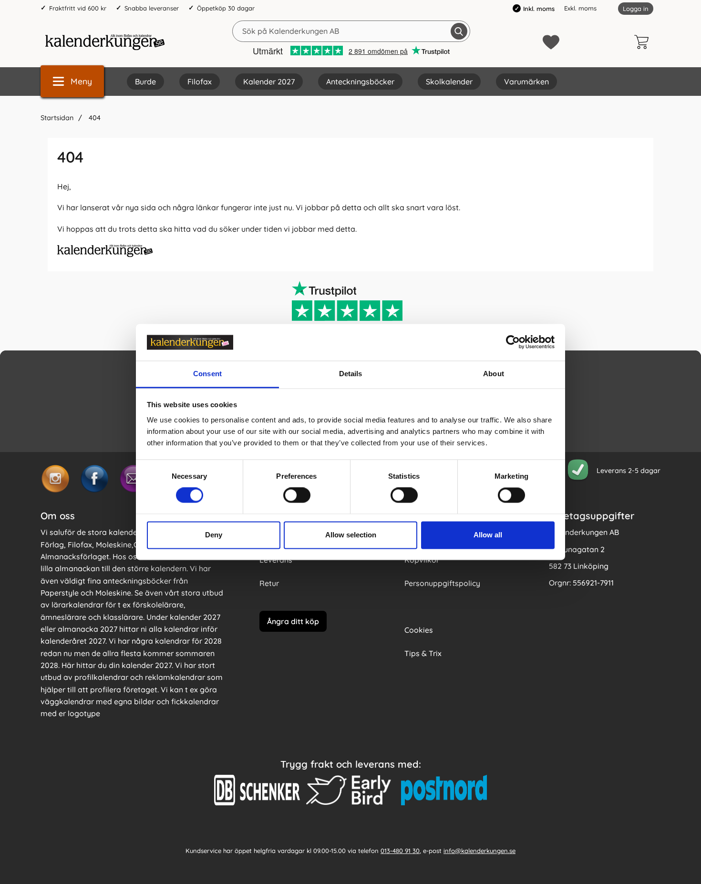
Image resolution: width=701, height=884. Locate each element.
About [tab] (493, 374)
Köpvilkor (421, 560)
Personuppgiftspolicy (442, 583)
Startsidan (57, 117)
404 (94, 117)
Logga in (636, 8)
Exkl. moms (580, 8)
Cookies (418, 630)
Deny (213, 535)
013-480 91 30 (400, 850)
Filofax (199, 81)
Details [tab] (350, 374)
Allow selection (350, 535)
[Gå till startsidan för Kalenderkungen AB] (105, 42)
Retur (269, 583)
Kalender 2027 (269, 81)
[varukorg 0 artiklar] (644, 42)
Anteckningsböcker (360, 81)
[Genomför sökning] (459, 31)
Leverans (275, 560)
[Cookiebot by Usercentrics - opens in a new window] (513, 342)
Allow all (488, 535)
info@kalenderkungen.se (479, 850)
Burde (145, 81)
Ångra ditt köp (293, 621)
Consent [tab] (207, 374)
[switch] (296, 495)
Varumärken (526, 81)
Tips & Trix (423, 653)
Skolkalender (449, 81)
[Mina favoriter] (551, 42)
